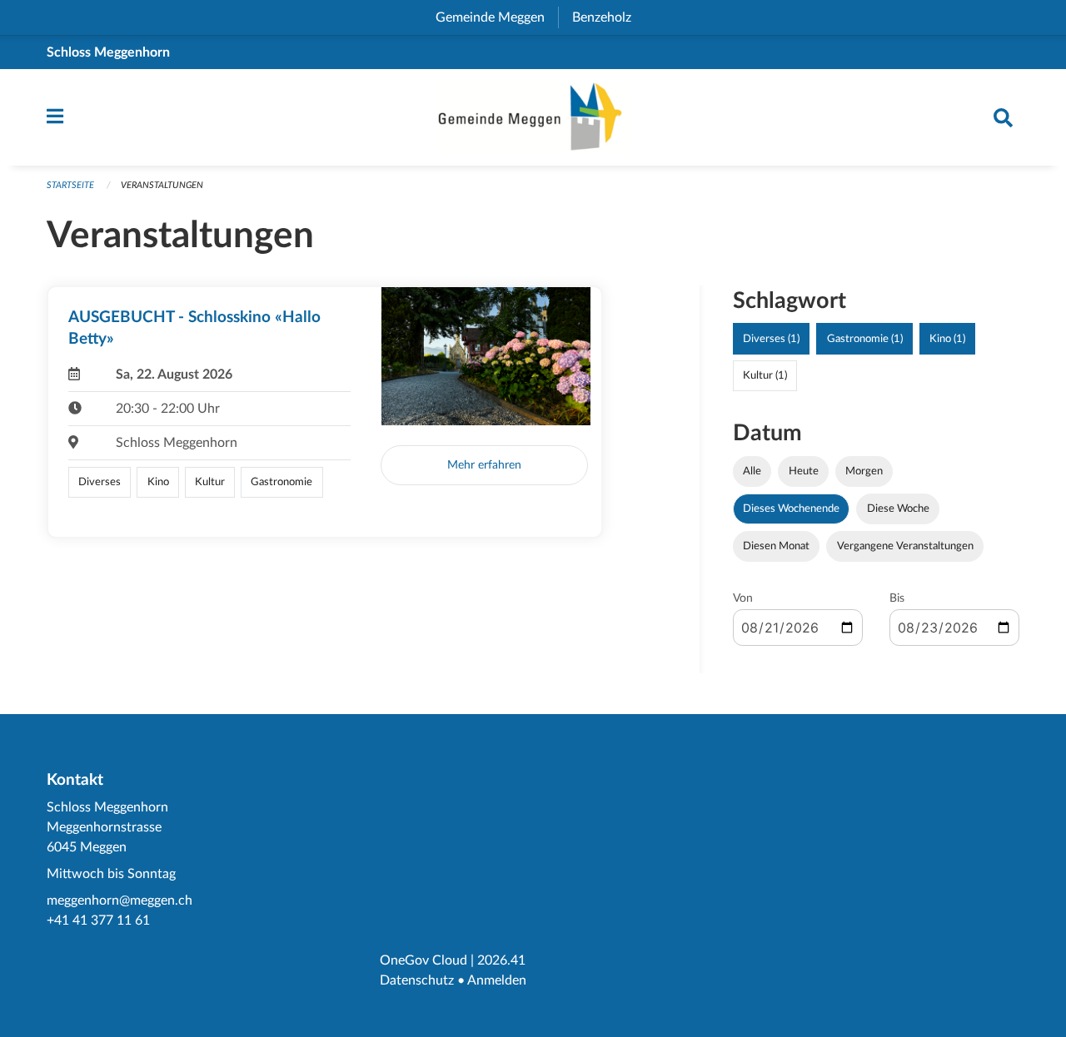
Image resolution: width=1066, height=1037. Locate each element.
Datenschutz (417, 980)
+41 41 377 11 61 (98, 920)
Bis (896, 598)
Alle (752, 471)
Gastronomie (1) (865, 339)
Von (743, 598)
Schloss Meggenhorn (108, 52)
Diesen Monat (776, 546)
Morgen (864, 471)
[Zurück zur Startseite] (533, 117)
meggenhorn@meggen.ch (119, 900)
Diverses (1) (771, 339)
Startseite (70, 185)
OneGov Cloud (423, 960)
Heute (804, 471)
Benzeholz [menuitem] (608, 17)
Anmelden (496, 980)
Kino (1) (947, 339)
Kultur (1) (765, 375)
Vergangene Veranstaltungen (905, 546)
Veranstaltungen (162, 185)
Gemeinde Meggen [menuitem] (497, 17)
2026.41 (501, 960)
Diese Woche (898, 509)
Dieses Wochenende (791, 509)
